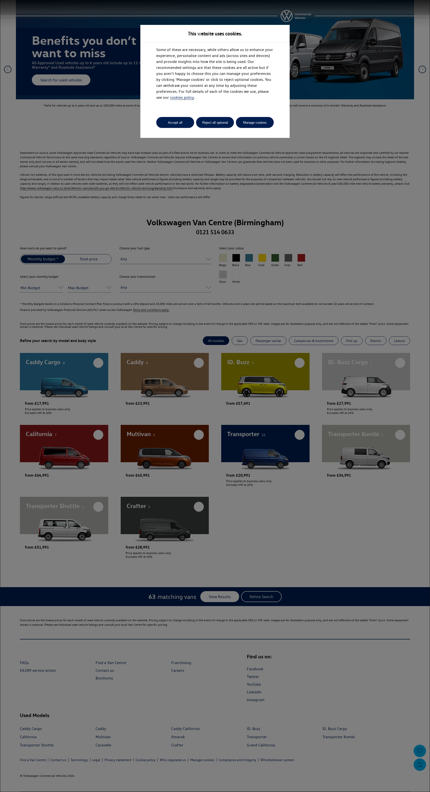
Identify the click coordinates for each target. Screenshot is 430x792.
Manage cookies (255, 122)
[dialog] (215, 396)
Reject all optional (215, 122)
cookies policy (182, 97)
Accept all (175, 122)
